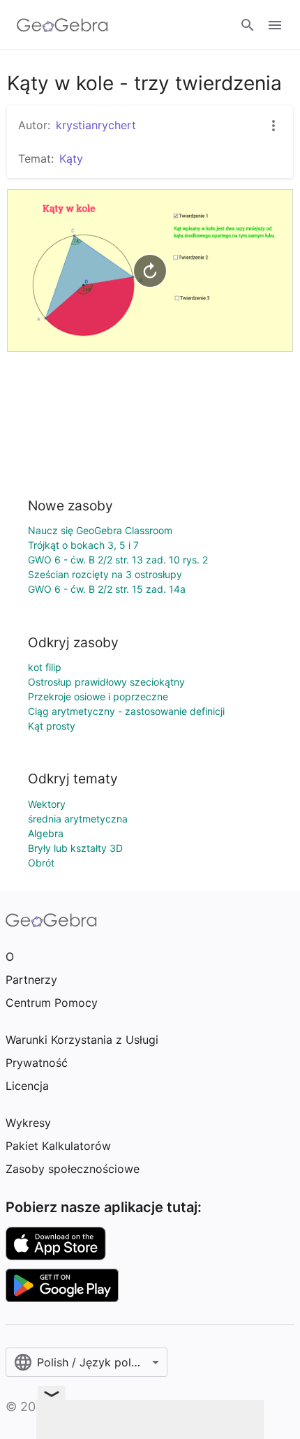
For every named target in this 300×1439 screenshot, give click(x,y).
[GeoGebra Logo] (62, 25)
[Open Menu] (275, 25)
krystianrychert (96, 125)
